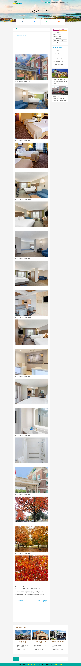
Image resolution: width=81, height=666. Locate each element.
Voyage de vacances (30, 29)
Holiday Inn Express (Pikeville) (59, 98)
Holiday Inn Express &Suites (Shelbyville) (60, 96)
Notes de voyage (56, 42)
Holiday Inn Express (57, 83)
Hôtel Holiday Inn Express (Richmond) (42, 601)
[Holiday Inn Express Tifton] (60, 90)
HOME (47, 2)
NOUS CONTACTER (58, 664)
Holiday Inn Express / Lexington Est (60, 100)
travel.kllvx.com (32, 664)
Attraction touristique (57, 34)
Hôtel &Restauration (44, 29)
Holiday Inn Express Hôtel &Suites (40, 642)
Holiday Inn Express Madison (58, 641)
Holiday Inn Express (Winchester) (23, 642)
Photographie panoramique (58, 40)
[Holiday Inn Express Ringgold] (60, 73)
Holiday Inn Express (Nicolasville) (60, 79)
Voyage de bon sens (64, 2)
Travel (20, 29)
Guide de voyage (54, 2)
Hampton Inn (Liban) (20, 600)
